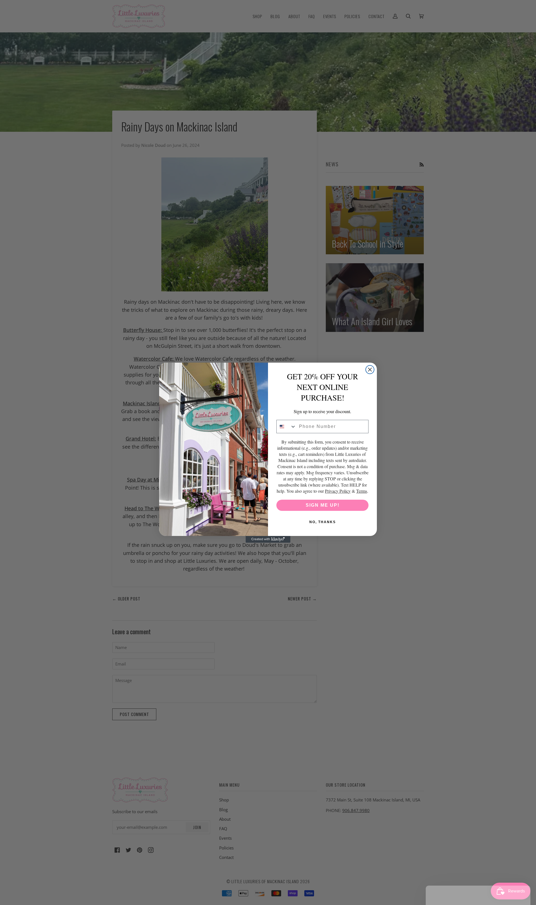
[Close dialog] (370, 369)
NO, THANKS (322, 522)
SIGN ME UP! (322, 505)
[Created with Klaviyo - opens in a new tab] (268, 539)
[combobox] (286, 426)
